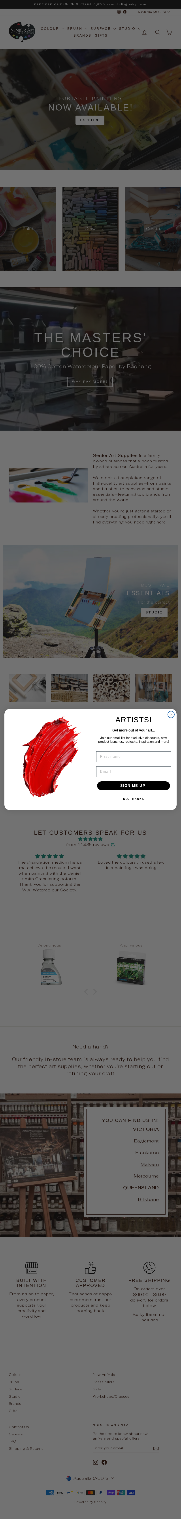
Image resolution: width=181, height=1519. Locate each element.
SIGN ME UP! (133, 786)
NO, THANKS (133, 799)
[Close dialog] (171, 714)
